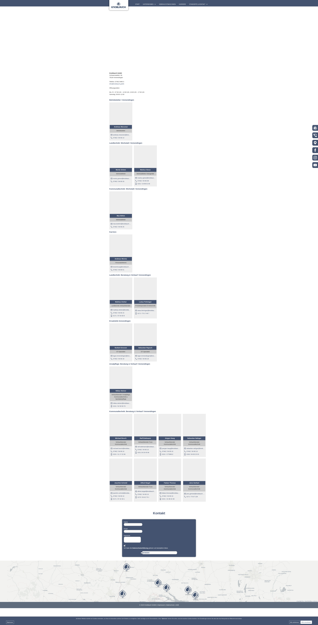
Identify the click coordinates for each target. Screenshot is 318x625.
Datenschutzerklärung (140, 548)
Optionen (10, 622)
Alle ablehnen (294, 622)
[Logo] (118, 5)
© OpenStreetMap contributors (311, 601)
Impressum (161, 605)
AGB (177, 605)
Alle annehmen (306, 622)
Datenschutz (170, 605)
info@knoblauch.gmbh (116, 84)
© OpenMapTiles (300, 601)
